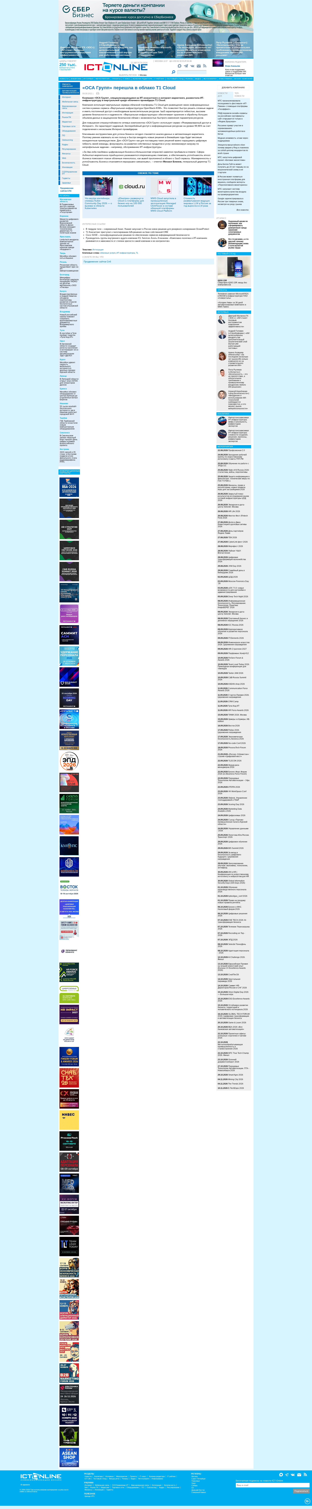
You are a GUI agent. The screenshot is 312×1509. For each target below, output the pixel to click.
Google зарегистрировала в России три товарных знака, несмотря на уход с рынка (231, 201)
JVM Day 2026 (234, 566)
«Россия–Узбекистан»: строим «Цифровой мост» (233, 755)
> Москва (142, 75)
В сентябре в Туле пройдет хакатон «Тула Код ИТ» (68, 335)
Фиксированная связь (69, 107)
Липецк (63, 376)
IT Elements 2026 (236, 638)
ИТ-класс (221, 218)
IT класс (127, 79)
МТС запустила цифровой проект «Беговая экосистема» (231, 158)
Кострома (64, 449)
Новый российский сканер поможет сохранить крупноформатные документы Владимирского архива (68, 321)
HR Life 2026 (234, 511)
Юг (192, 1488)
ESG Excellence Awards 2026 (234, 1000)
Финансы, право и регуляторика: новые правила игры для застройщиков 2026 (231, 487)
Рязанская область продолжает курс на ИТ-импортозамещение (69, 268)
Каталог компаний (243, 79)
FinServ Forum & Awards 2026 (230, 659)
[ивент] (69, 1457)
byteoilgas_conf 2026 (237, 896)
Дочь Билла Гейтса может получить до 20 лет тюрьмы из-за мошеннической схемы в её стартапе (233, 168)
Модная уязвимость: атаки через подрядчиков (233, 139)
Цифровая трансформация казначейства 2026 (232, 559)
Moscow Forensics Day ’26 (233, 582)
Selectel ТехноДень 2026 (232, 945)
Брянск (63, 389)
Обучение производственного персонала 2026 (232, 889)
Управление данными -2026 (233, 829)
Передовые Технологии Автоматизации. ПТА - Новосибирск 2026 (233, 1068)
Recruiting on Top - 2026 (231, 934)
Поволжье (195, 1481)
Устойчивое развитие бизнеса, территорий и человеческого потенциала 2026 (233, 1007)
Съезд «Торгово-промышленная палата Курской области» (232, 822)
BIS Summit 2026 (236, 848)
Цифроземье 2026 (236, 815)
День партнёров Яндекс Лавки (230, 532)
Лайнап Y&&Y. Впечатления (229, 552)
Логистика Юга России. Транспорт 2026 (233, 836)
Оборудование (69, 131)
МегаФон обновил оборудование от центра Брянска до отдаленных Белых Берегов (69, 396)
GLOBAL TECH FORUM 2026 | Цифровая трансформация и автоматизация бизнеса (234, 1016)
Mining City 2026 (235, 1079)
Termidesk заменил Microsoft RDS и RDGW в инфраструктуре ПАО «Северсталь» (154, 51)
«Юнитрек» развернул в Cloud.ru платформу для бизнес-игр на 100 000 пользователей (131, 202)
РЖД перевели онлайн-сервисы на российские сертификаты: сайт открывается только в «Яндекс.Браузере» (232, 117)
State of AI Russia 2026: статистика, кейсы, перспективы (233, 471)
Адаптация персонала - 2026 (233, 952)
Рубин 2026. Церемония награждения (229, 731)
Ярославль (65, 237)
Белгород (64, 275)
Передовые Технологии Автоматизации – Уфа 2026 (233, 780)
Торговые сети (68, 126)
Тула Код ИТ (233, 706)
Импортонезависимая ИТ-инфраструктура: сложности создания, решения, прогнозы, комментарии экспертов (238, 435)
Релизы (189, 79)
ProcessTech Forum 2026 (232, 748)
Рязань (63, 262)
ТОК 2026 (232, 537)
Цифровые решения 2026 (232, 914)
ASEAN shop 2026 (236, 684)
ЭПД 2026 (233, 940)
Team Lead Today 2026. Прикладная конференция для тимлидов (234, 666)
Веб (86, 1487)
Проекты (116, 79)
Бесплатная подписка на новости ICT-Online (259, 1480)
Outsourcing (67, 140)
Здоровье (66, 183)
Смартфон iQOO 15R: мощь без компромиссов (232, 282)
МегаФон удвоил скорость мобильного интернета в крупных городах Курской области (67, 367)
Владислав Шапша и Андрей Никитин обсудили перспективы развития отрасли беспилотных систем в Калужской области (69, 301)
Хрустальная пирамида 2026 (229, 980)
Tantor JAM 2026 (235, 673)
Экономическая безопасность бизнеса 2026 (231, 738)
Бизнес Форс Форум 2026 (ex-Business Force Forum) (232, 773)
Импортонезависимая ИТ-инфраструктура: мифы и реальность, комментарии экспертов (238, 421)
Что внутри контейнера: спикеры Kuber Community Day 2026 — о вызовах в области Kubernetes (98, 203)
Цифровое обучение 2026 (232, 843)
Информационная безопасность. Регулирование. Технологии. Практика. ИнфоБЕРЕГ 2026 (232, 604)
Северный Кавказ (198, 1492)
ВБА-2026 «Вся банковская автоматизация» (231, 1028)
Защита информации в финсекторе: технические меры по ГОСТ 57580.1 (234, 478)
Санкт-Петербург (198, 1479)
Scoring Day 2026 (236, 804)
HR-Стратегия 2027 (237, 649)
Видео (198, 79)
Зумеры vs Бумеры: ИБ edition (233, 720)
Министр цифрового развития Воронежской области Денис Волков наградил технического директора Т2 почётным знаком (69, 226)
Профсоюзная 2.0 (236, 450)
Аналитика (76, 79)
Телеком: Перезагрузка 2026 (234, 928)
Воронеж (64, 216)
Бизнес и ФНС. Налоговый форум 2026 (230, 908)
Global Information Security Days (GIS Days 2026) (231, 882)
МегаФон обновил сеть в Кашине (68, 257)
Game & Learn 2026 (237, 1022)
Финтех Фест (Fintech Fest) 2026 (233, 517)
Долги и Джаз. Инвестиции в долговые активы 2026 (232, 524)
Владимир (65, 312)
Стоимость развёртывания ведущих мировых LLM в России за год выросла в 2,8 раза (197, 202)
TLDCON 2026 (234, 761)
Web (64, 158)
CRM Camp (233, 701)
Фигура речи (114, 1479)
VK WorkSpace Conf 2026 (232, 792)
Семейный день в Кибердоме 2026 (231, 571)
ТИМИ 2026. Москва (237, 715)
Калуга (63, 291)
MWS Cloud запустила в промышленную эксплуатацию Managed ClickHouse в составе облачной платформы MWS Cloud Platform (163, 204)
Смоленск (65, 433)
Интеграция (67, 113)
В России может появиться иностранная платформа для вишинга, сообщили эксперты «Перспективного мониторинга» (232, 181)
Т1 (137, 253)
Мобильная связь (70, 102)
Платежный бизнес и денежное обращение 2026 (233, 619)
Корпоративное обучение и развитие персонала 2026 (233, 631)
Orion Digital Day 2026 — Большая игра (233, 993)
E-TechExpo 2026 (236, 1088)
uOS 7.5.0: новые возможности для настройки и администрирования (232, 590)
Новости (64, 79)
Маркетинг (67, 122)
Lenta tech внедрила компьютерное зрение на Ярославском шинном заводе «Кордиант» (69, 244)
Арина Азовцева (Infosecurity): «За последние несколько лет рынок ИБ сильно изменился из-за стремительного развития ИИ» (195, 50)
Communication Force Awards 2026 (233, 689)
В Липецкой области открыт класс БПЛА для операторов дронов (69, 382)
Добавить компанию (233, 87)
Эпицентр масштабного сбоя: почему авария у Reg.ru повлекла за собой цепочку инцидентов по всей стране (233, 149)
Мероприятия (103, 79)
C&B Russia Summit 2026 (232, 678)
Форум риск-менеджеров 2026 (229, 766)
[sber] (156, 16)
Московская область (65, 200)
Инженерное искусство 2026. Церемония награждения (234, 643)
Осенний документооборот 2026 (228, 1060)
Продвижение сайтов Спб (97, 261)
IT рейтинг (159, 79)
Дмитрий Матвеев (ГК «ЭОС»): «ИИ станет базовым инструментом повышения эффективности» (77, 51)
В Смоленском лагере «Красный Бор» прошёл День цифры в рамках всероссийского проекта (68, 440)
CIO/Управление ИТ (69, 173)
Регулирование (69, 149)
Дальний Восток (198, 1490)
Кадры (65, 145)
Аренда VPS (89, 1496)
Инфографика (225, 79)
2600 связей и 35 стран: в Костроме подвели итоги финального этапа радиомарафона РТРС (68, 457)
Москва (194, 1476)
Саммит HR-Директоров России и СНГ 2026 (232, 986)
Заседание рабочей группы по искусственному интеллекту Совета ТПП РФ (232, 457)
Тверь (62, 253)
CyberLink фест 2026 (238, 542)
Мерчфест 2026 (235, 546)
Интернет (66, 97)
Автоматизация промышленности (70, 92)
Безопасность (68, 163)
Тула (62, 330)
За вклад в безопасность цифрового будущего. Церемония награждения (229, 855)
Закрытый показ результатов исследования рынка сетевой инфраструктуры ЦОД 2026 (233, 497)
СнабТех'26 (233, 974)
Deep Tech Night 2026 (238, 596)
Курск (62, 359)
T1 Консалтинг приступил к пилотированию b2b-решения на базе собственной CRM (127, 232)
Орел (62, 341)
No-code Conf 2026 (237, 743)
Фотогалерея (210, 79)
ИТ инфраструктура (126, 253)
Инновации (67, 167)
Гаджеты (66, 178)
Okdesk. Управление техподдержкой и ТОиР (232, 799)
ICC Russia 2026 (235, 625)
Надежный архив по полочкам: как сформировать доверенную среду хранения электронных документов (238, 227)
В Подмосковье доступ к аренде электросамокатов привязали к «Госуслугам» (68, 208)
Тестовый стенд (175, 79)
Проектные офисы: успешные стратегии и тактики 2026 (232, 1035)
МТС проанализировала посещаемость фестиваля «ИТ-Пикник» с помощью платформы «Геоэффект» (233, 105)
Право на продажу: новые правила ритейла (232, 901)
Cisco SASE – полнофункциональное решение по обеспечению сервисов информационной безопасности (137, 235)
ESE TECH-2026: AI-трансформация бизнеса (232, 921)
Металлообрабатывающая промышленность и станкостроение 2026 (230, 1046)
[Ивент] (69, 487)
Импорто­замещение (67, 85)
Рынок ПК (66, 117)
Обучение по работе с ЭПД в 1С (233, 464)
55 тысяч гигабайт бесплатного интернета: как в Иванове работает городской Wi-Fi (68, 410)
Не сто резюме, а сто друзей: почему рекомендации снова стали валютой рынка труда (238, 243)
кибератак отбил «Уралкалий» (67, 69)
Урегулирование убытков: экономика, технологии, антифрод (233, 865)
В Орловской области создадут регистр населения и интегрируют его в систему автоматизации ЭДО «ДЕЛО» (69, 350)
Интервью (88, 79)
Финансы (66, 154)
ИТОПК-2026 (234, 787)
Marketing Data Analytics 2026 (230, 810)
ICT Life (87, 1479)
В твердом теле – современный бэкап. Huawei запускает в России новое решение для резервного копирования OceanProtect (147, 229)
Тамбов (63, 418)
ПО (63, 135)
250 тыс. (67, 64)
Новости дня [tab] (223, 94)
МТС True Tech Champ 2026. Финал (233, 1054)
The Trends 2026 (235, 1084)
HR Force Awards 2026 (238, 710)
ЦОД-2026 (233, 577)
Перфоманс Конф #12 (238, 653)
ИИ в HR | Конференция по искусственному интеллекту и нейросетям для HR (233, 874)
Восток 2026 (234, 726)
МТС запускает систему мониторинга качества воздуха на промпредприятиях (232, 192)
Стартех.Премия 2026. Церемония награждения (233, 696)
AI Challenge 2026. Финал (231, 958)
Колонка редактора (235, 62)
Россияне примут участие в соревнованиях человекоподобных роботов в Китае (231, 129)
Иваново (64, 403)
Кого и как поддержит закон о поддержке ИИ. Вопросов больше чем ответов (236, 72)
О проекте (25, 1485)
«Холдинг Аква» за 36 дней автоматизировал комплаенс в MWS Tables (232, 304)
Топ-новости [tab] (239, 94)
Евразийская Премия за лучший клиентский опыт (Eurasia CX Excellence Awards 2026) (233, 967)
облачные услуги (108, 253)
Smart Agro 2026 (235, 1075)
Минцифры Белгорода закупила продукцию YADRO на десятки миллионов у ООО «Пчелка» (69, 282)
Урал (193, 1483)
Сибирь (194, 1485)
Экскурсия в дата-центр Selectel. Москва (231, 506)
